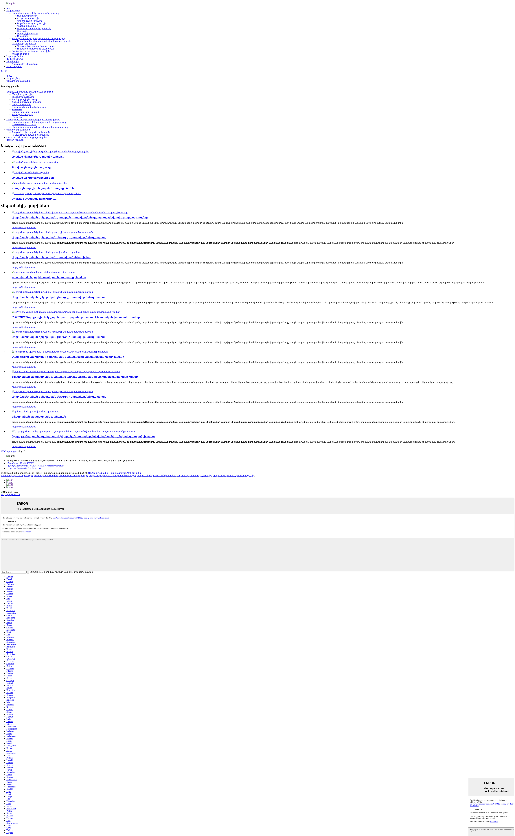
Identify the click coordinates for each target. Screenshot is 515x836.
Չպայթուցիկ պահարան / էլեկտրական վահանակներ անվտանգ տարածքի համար (68, 356)
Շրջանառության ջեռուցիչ (31, 23)
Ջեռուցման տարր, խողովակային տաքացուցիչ (38, 38)
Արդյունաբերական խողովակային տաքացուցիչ (44, 41)
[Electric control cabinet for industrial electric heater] (66, 371)
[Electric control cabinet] (35, 411)
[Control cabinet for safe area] (44, 272)
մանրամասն (29, 227)
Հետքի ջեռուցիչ (21, 54)
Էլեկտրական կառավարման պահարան (39, 416)
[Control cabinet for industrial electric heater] (52, 232)
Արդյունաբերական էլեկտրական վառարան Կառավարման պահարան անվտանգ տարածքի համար (80, 217)
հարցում (17, 227)
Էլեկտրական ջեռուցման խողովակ (156, 475)
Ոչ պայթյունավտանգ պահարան (35, 49)
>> (17, 451)
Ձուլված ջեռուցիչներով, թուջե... (33, 167)
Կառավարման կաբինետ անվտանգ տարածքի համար (49, 277)
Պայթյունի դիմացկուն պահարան (36, 46)
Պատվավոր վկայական (25, 64)
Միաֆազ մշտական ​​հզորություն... (34, 198)
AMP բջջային (134, 473)
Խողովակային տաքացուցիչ (17, 475)
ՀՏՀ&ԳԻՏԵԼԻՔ (14, 59)
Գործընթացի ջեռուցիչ (29, 21)
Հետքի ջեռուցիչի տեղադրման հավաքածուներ (43, 188)
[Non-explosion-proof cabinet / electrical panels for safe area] (60, 352)
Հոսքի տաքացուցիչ (28, 18)
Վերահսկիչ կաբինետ (24, 44)
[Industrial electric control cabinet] (46, 252)
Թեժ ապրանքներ (98, 473)
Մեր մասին (12, 61)
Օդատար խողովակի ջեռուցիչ (34, 28)
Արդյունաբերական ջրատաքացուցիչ (233, 475)
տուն (9, 8)
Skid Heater (22, 31)
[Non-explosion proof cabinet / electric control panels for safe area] (73, 431)
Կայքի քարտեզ (117, 473)
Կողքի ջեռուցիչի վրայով (25, 112)
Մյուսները (22, 36)
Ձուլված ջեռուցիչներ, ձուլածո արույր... (38, 156)
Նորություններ (14, 56)
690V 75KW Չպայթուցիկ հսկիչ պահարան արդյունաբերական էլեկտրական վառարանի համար (76, 317)
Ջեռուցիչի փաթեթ (27, 33)
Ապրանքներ (13, 11)
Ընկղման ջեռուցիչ (27, 16)
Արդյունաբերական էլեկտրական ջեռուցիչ (35, 13)
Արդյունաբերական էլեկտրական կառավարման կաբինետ (51, 257)
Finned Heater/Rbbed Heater (24, 124)
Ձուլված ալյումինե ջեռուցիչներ (33, 177)
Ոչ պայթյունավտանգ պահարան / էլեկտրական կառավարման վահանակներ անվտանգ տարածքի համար (84, 436)
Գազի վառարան (26, 26)
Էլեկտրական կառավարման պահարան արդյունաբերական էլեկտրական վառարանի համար (75, 376)
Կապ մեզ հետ (14, 66)
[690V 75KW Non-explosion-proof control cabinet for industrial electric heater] (66, 312)
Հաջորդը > (10, 451)
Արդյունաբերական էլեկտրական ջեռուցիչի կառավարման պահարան (59, 237)
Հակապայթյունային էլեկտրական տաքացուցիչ (61, 475)
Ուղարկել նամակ (11, 494)
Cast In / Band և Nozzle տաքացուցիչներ (32, 51)
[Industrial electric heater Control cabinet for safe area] (70, 212)
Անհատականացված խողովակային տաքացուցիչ (40, 127)
